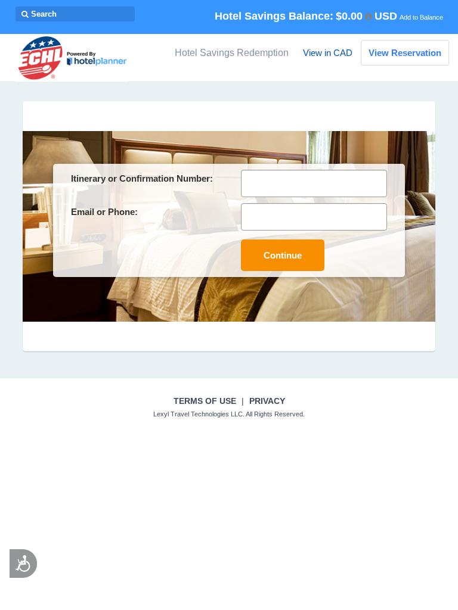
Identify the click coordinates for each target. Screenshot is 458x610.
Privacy (267, 401)
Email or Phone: (104, 212)
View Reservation (405, 53)
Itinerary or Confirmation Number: (142, 178)
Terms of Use (205, 401)
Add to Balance (421, 17)
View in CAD (327, 53)
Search (43, 14)
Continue (283, 255)
